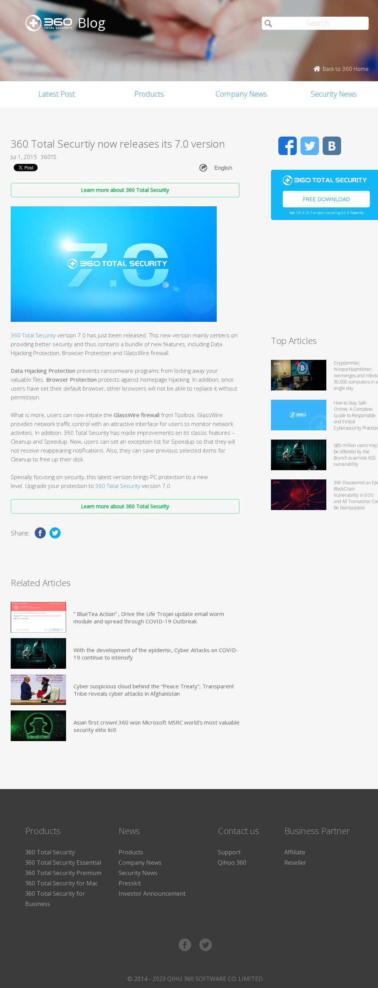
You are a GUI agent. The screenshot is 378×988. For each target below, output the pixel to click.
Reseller (295, 862)
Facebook (287, 146)
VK (332, 146)
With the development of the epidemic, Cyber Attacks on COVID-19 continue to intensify (155, 653)
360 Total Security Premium (63, 873)
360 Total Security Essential (63, 862)
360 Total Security (33, 335)
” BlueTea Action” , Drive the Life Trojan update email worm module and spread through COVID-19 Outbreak (148, 617)
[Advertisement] (324, 281)
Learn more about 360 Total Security (125, 189)
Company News (241, 94)
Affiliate (294, 852)
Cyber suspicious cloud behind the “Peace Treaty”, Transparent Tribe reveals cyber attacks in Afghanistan (153, 689)
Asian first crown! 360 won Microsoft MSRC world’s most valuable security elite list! (156, 726)
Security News (138, 873)
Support (229, 852)
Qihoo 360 (232, 862)
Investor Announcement (152, 893)
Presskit (129, 883)
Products (149, 94)
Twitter (309, 146)
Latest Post (56, 94)
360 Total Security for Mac (61, 883)
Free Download (326, 199)
